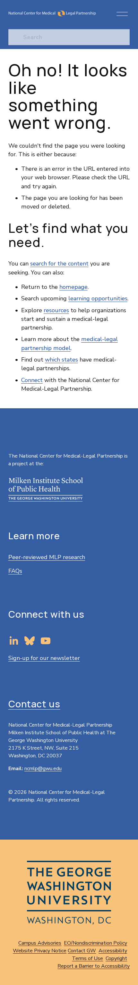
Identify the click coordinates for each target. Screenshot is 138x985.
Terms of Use (87, 958)
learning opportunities (97, 298)
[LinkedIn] (13, 641)
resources (56, 310)
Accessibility (113, 950)
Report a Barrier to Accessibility (93, 966)
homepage (73, 287)
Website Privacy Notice (39, 950)
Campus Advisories (39, 943)
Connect (32, 380)
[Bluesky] (29, 641)
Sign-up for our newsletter (44, 658)
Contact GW (82, 950)
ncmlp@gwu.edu (43, 768)
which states (61, 359)
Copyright (116, 958)
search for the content (59, 263)
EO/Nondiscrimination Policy (95, 943)
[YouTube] (45, 641)
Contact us (34, 704)
